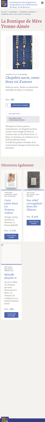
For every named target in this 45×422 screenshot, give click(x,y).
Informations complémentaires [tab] (17, 119)
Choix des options (11, 315)
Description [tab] (14, 114)
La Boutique (13, 12)
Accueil (3, 12)
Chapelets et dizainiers (27, 12)
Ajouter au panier (20, 105)
